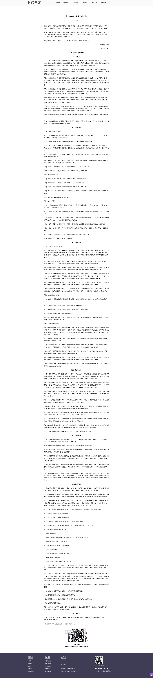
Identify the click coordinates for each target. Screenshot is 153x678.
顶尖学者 (84, 2)
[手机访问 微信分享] (151, 674)
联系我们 (63, 664)
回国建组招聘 (31, 671)
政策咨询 (30, 661)
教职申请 (30, 663)
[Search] (123, 2)
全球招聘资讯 (48, 663)
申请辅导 (30, 668)
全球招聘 (75, 2)
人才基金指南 (48, 666)
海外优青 (66, 2)
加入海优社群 (48, 671)
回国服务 (57, 2)
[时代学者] (34, 2)
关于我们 (63, 657)
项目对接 (30, 666)
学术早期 (103, 2)
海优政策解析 (48, 661)
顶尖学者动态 (48, 668)
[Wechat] (96, 668)
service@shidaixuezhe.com (69, 668)
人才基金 (94, 2)
